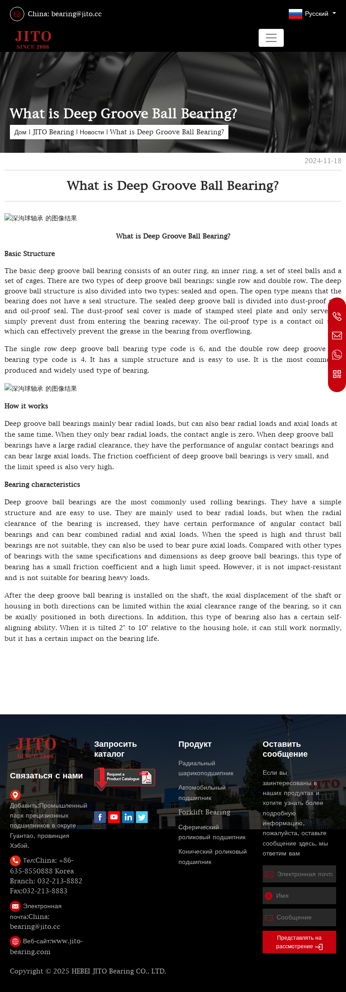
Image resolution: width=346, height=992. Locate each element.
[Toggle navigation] (271, 38)
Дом (20, 132)
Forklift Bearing (204, 812)
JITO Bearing (53, 132)
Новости (92, 132)
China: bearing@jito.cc (65, 14)
